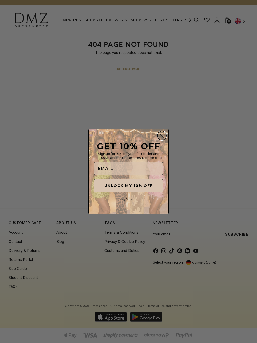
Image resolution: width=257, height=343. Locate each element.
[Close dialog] (161, 135)
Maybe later (128, 199)
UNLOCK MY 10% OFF (128, 185)
